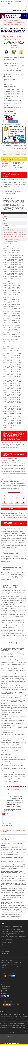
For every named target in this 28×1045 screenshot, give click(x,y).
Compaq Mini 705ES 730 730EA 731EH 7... (14, 798)
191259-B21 (14, 232)
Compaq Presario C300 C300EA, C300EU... (14, 789)
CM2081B (11, 239)
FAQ (22, 1040)
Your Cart (16, 10)
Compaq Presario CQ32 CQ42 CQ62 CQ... (14, 804)
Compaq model (20, 22)
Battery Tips (4, 990)
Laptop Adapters (5, 988)
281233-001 (12, 238)
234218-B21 (8, 236)
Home (5, 20)
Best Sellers (5, 953)
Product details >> (20, 148)
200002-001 (18, 234)
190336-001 (18, 231)
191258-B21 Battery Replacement (12, 24)
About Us (4, 944)
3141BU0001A (18, 238)
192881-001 (6, 234)
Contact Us (15, 1040)
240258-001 (21, 236)
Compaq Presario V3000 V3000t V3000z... (14, 796)
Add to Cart (13, 121)
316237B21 (6, 239)
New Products (6, 956)
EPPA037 (10, 73)
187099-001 (12, 231)
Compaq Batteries (8, 22)
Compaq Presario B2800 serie (12, 794)
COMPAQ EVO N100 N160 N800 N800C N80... (15, 791)
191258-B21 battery (6, 832)
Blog (2, 992)
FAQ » (2, 967)
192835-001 (21, 232)
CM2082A (16, 239)
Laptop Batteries (14, 20)
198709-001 (12, 234)
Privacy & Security (7, 942)
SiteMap (3, 985)
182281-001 (6, 231)
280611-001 (6, 238)
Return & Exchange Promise (9, 946)
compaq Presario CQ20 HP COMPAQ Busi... (15, 800)
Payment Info (5, 949)
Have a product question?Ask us (12, 124)
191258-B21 (8, 232)
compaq (10, 81)
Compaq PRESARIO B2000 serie (12, 793)
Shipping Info (6, 951)
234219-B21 (14, 236)
